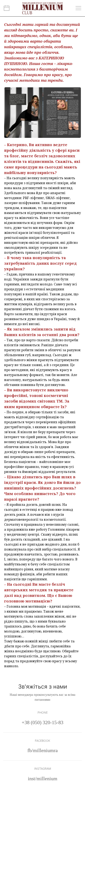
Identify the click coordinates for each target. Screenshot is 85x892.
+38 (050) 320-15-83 (42, 722)
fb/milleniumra (42, 750)
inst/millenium (42, 778)
